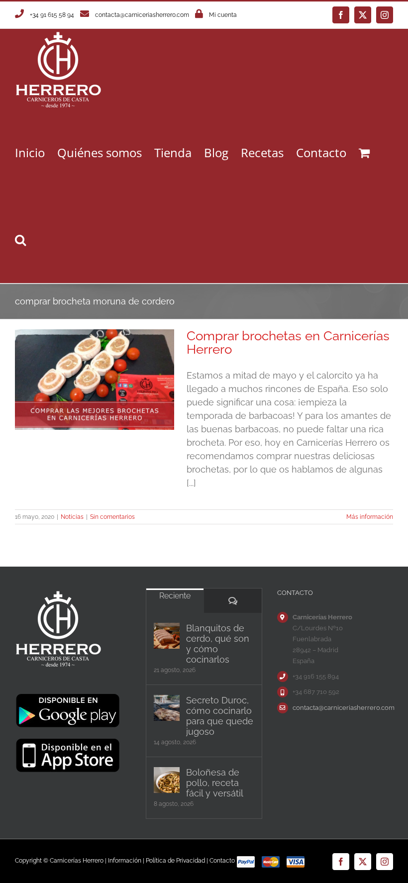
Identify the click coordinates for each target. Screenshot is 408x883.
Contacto (222, 860)
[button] (20, 239)
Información (124, 860)
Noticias (72, 516)
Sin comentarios (112, 516)
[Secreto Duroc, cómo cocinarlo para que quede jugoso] (167, 708)
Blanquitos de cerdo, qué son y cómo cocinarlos (217, 644)
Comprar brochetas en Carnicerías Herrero (288, 342)
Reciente (175, 595)
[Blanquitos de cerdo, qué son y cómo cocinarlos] (167, 636)
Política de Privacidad (175, 860)
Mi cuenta (223, 14)
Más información (369, 516)
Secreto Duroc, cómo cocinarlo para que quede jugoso (219, 716)
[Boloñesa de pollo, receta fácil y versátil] (167, 780)
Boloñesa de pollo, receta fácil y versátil (214, 782)
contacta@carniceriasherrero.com (142, 14)
